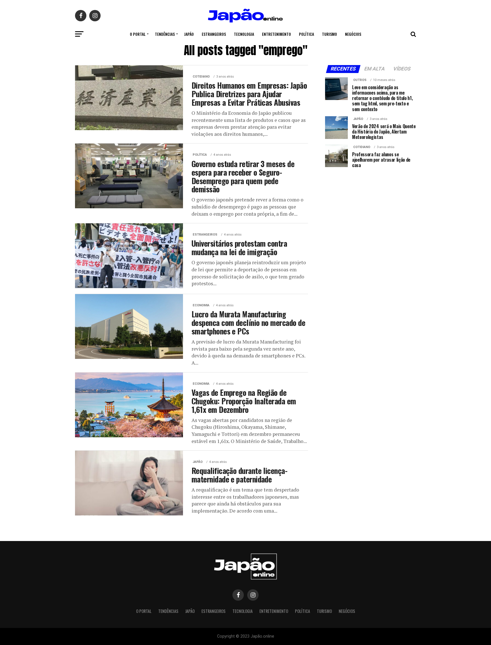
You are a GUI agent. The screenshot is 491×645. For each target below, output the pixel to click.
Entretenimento (276, 34)
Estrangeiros (214, 34)
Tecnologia (244, 34)
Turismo (329, 34)
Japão (189, 34)
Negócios (353, 34)
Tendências (165, 34)
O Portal (137, 34)
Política (306, 34)
